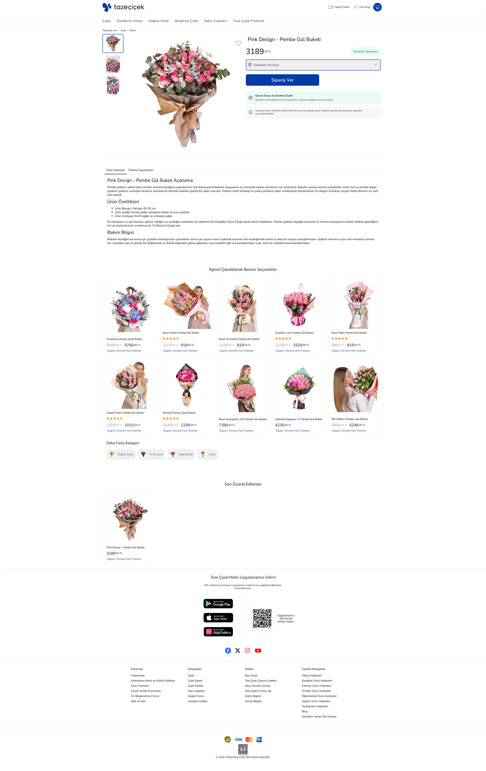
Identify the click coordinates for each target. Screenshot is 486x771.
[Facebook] (228, 650)
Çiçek (107, 21)
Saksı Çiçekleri (215, 21)
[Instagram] (247, 650)
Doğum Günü (159, 21)
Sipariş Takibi (342, 7)
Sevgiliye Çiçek (186, 21)
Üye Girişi (364, 7)
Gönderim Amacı (130, 21)
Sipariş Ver (282, 80)
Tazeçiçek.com (110, 30)
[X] (237, 650)
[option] (113, 43)
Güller (132, 30)
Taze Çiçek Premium (248, 21)
